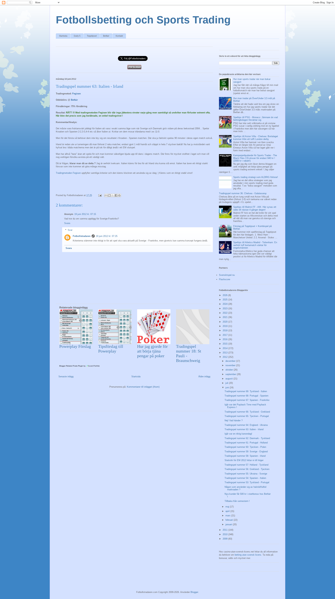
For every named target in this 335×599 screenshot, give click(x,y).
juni (227, 387)
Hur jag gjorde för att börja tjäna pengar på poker (152, 351)
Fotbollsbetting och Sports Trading (143, 20)
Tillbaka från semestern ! (237, 501)
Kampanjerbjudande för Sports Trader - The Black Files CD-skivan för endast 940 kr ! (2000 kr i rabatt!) (255, 158)
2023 (225, 308)
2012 (225, 357)
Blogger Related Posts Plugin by (72, 366)
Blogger (194, 592)
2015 (225, 343)
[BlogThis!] (109, 195)
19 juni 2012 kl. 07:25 (106, 236)
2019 (225, 326)
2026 (225, 295)
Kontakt (119, 36)
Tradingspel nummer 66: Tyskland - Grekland (247, 411)
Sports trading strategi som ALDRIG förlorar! (255, 177)
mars (228, 515)
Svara (67, 223)
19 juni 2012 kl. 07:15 (85, 214)
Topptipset (92, 36)
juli (227, 383)
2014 (225, 348)
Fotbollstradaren (82, 236)
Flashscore (224, 279)
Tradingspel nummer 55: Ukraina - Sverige (246, 473)
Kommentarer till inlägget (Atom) (143, 386)
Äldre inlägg (204, 376)
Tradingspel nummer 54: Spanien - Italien (245, 478)
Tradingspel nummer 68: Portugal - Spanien (246, 395)
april (227, 511)
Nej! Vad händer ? (234, 420)
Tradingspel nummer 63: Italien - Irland (244, 429)
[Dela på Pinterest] (119, 195)
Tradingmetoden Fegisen (68, 173)
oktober (229, 369)
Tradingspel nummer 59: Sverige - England (246, 451)
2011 (225, 530)
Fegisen (76, 93)
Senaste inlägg (65, 376)
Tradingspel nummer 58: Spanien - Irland (245, 456)
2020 (225, 321)
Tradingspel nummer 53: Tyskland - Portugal (247, 482)
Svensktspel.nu (227, 275)
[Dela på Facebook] (116, 195)
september (231, 374)
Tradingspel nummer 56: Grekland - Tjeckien (247, 469)
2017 (225, 335)
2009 (225, 538)
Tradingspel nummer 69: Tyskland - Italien (246, 391)
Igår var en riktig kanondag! (238, 433)
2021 (225, 317)
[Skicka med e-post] (106, 195)
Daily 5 (77, 36)
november (230, 365)
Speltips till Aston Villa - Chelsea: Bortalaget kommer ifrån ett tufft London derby (255, 137)
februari (229, 520)
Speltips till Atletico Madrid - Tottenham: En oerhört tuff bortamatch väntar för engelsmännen (255, 245)
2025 (225, 299)
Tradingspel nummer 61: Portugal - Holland (246, 442)
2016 (225, 339)
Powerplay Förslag (75, 346)
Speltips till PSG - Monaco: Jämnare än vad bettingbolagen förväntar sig (255, 118)
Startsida (63, 36)
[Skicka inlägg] (99, 195)
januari (229, 524)
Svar (70, 230)
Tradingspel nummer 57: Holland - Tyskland (246, 464)
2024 (225, 304)
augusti (229, 378)
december (230, 361)
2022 (225, 313)
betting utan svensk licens (248, 554)
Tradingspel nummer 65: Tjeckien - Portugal (247, 416)
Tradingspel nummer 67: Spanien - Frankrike (247, 400)
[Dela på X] (112, 195)
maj (227, 506)
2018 (225, 330)
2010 (225, 534)
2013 (225, 352)
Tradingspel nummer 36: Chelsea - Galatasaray (243, 193)
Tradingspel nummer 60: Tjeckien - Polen (245, 447)
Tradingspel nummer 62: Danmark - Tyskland (247, 438)
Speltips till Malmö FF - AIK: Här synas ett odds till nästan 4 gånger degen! (254, 208)
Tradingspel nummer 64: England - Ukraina (246, 425)
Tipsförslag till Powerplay (110, 348)
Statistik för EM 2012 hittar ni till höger (244, 460)
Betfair (106, 36)
